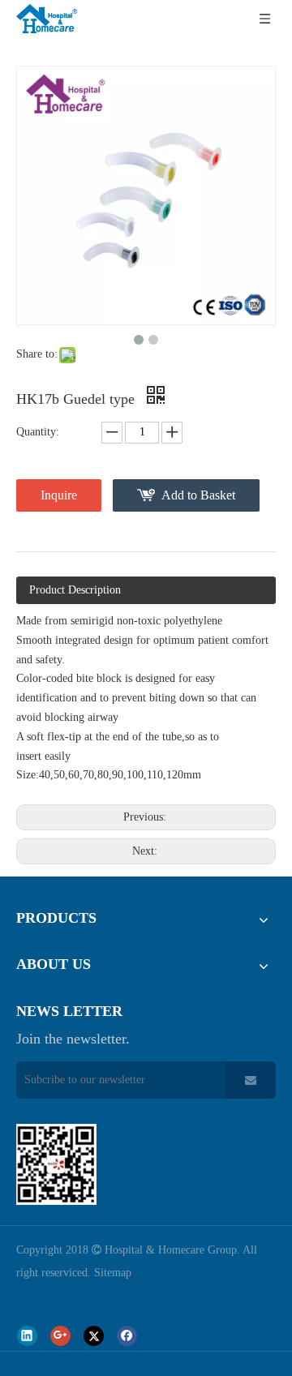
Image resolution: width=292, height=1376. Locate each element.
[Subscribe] (250, 1080)
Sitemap (112, 1273)
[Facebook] (127, 1336)
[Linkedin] (27, 1336)
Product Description (75, 590)
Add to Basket (198, 495)
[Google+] (60, 1336)
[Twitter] (94, 1336)
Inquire (59, 495)
